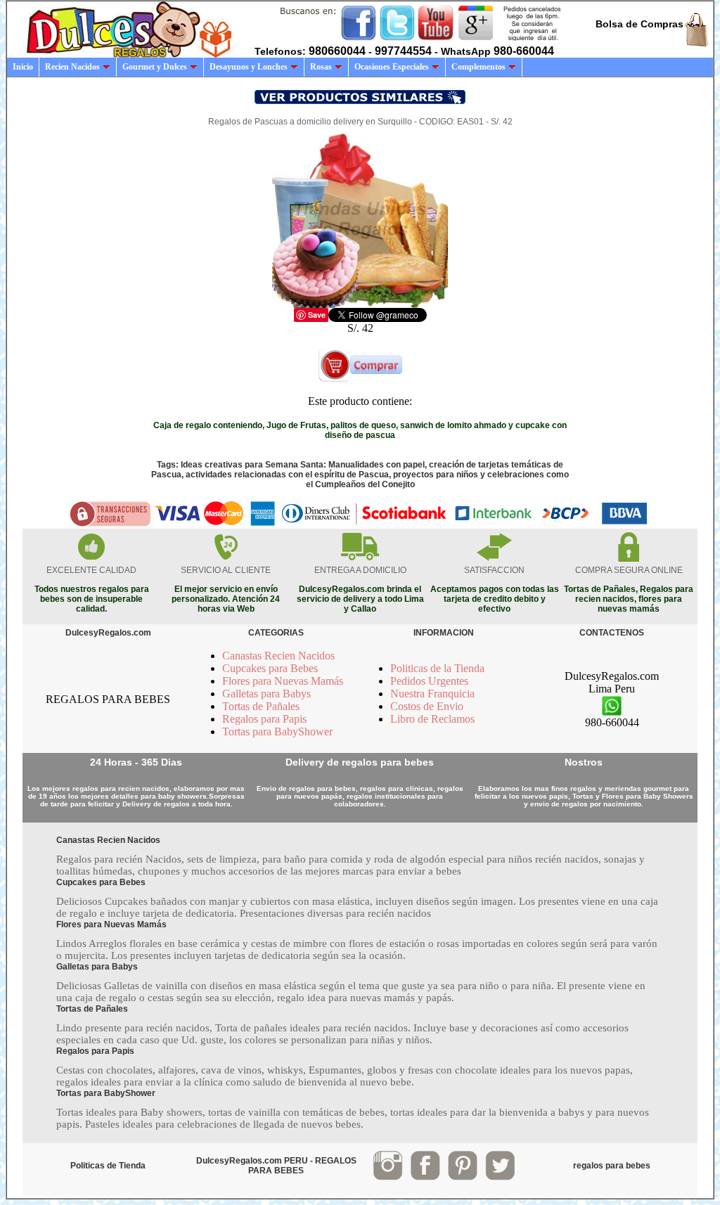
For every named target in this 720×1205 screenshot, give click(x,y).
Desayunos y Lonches (249, 67)
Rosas (321, 67)
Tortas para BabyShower (277, 731)
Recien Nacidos (72, 67)
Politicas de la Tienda (437, 668)
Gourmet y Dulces (154, 67)
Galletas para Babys (266, 694)
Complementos (478, 67)
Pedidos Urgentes (429, 681)
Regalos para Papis (264, 719)
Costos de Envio (426, 706)
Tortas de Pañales (261, 706)
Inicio (23, 67)
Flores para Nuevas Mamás (282, 681)
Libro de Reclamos (432, 719)
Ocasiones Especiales (391, 67)
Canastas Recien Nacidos (278, 656)
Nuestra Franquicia (432, 694)
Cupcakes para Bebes (270, 668)
